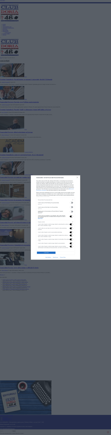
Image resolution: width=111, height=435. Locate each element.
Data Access (55, 257)
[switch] (71, 203)
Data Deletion (48, 257)
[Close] (78, 178)
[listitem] (55, 200)
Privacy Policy (63, 257)
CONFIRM (46, 252)
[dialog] (55, 217)
